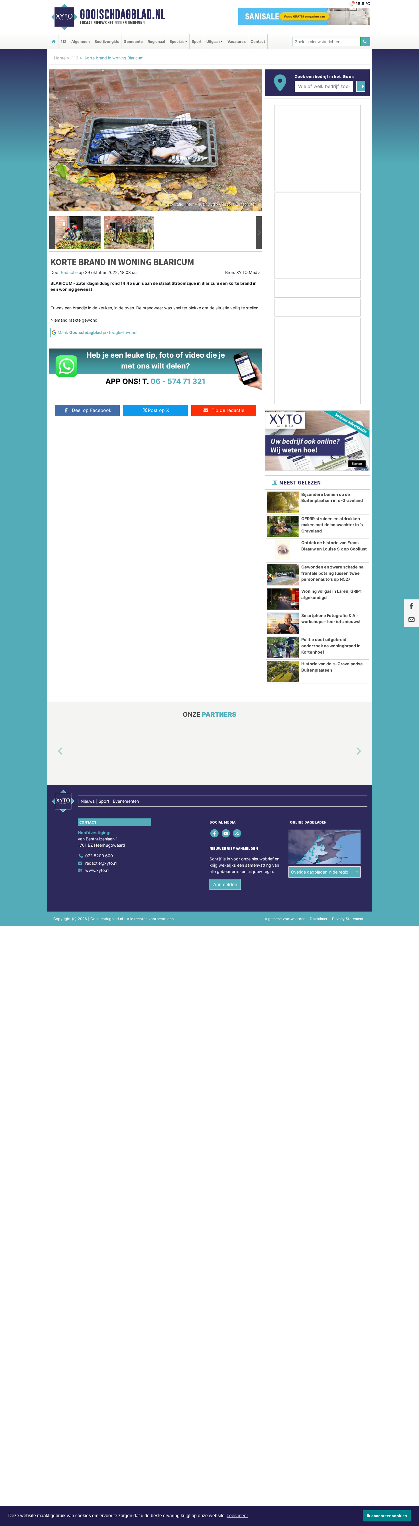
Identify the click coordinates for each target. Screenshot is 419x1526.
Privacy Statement (347, 919)
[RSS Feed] (237, 833)
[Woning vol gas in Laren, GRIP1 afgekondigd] (283, 599)
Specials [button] (177, 41)
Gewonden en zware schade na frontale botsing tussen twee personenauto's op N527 (332, 573)
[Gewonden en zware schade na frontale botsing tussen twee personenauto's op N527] (283, 575)
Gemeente (133, 41)
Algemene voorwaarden (285, 919)
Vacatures (236, 41)
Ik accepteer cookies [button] (387, 1515)
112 (63, 41)
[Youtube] (226, 833)
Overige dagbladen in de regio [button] (319, 872)
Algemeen (80, 41)
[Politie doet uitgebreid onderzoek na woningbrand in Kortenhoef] (283, 647)
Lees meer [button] (237, 1515)
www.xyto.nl (97, 870)
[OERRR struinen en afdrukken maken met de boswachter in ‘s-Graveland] (283, 526)
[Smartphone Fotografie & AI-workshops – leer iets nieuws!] (283, 623)
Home (60, 57)
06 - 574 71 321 (178, 381)
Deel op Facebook (91, 410)
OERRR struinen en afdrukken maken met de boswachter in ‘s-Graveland (333, 524)
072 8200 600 (99, 855)
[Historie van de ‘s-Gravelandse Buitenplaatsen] (283, 671)
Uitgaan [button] (213, 41)
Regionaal (156, 41)
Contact (258, 41)
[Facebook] (215, 833)
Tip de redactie (227, 410)
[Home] (53, 41)
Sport (197, 41)
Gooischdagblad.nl (122, 14)
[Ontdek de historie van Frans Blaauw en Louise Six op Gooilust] (283, 550)
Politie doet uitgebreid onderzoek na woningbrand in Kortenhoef (331, 645)
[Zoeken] (365, 41)
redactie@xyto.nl (101, 863)
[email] (411, 620)
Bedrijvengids (107, 41)
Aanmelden (225, 884)
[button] (52, 232)
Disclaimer (319, 919)
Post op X (158, 410)
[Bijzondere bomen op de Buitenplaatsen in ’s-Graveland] (283, 502)
